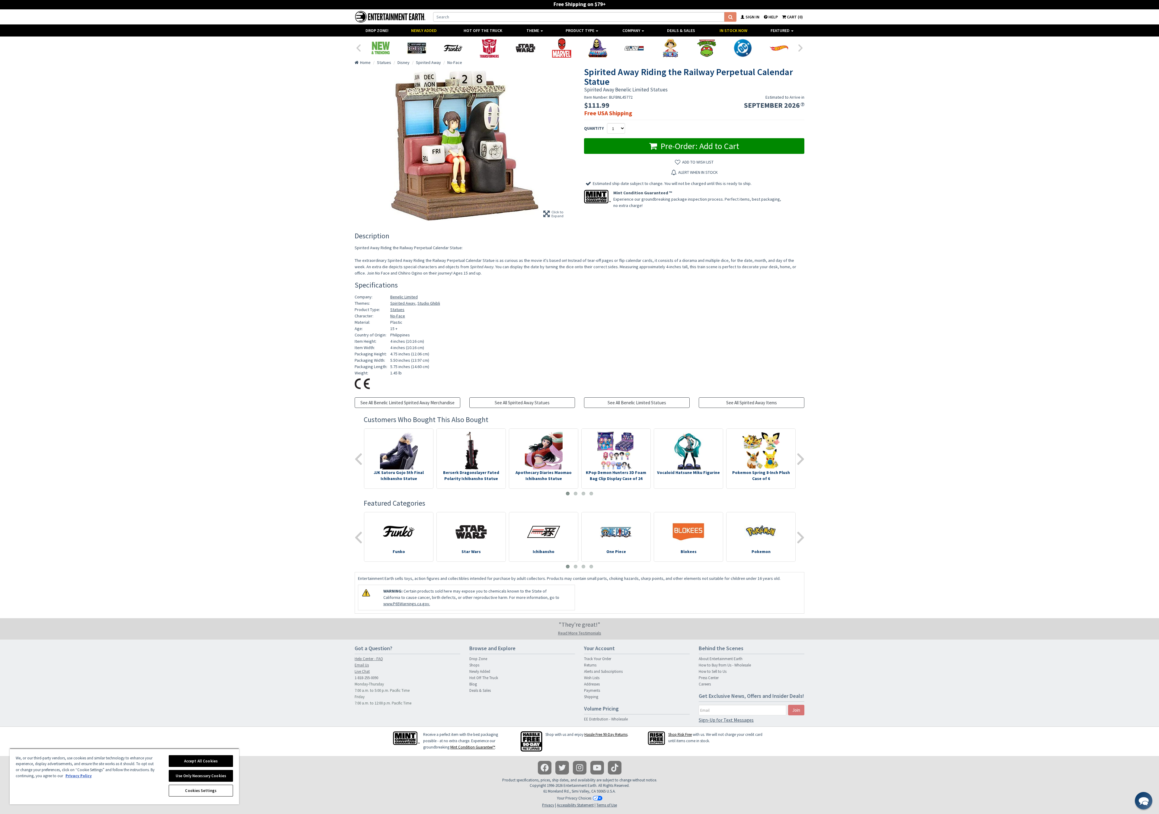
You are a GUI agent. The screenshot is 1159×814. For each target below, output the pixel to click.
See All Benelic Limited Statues (637, 402)
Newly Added (424, 30)
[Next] (800, 47)
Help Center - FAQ (369, 658)
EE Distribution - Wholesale (606, 719)
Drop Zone (478, 658)
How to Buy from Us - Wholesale (725, 665)
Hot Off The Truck (483, 30)
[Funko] (453, 48)
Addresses (592, 684)
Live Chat (362, 671)
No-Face (397, 316)
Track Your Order (597, 658)
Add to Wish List (698, 162)
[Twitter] (562, 767)
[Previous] (358, 47)
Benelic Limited (404, 297)
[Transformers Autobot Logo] (489, 48)
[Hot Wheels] (779, 48)
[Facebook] (544, 767)
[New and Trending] (380, 48)
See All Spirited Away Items (751, 402)
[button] (1143, 800)
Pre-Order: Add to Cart (699, 146)
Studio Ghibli (428, 303)
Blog (473, 684)
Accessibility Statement (575, 805)
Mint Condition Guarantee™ (472, 747)
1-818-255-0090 (366, 677)
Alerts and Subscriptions (603, 671)
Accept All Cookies (201, 761)
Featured (780, 30)
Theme (533, 30)
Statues (397, 309)
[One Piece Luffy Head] (670, 48)
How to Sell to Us (712, 671)
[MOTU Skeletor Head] (598, 48)
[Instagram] (579, 767)
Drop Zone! (377, 30)
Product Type (580, 30)
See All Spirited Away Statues (522, 402)
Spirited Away (402, 303)
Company (631, 30)
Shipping (591, 696)
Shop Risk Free (680, 734)
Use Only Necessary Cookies (201, 775)
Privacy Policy (78, 775)
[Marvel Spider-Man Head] (561, 48)
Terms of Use (606, 805)
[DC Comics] (742, 48)
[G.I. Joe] (634, 48)
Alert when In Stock (698, 172)
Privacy (548, 805)
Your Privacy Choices (574, 798)
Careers (705, 684)
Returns (590, 665)
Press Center (709, 677)
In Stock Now (733, 30)
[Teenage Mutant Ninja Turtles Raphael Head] (706, 48)
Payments (592, 690)
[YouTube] (597, 767)
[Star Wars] (525, 48)
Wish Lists (591, 677)
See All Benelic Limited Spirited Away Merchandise (407, 402)
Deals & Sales (681, 30)
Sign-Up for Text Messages (726, 720)
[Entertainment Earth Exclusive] (416, 48)
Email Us (362, 665)
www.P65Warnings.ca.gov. (406, 603)
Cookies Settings (200, 790)
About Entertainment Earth (720, 658)
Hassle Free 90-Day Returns (605, 734)
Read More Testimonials (579, 633)
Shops (474, 665)
